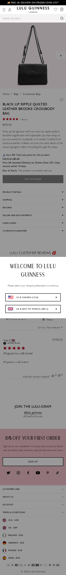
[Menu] (4, 9)
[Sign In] (9, 9)
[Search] (62, 18)
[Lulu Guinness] (33, 9)
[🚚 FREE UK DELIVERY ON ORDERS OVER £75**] (33, 2)
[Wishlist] (55, 9)
